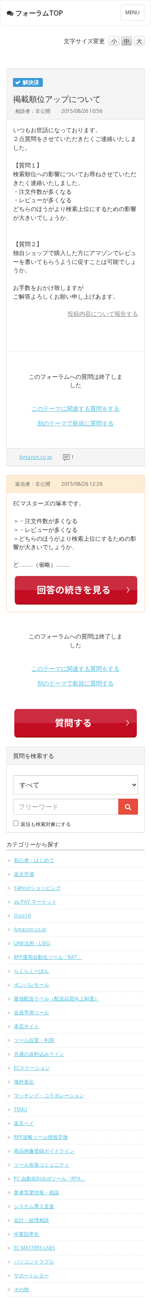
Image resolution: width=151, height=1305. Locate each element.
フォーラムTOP (39, 13)
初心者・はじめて (34, 860)
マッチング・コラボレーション (49, 1095)
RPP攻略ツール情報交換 (41, 1137)
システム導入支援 (34, 1206)
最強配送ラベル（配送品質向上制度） (56, 998)
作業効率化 (26, 1233)
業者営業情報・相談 (36, 1192)
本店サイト (26, 1026)
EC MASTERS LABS (34, 1247)
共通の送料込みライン (39, 1054)
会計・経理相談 (31, 1220)
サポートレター (31, 1275)
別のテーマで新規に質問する (75, 423)
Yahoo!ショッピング (37, 887)
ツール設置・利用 (34, 1040)
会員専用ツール (31, 1012)
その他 (21, 1289)
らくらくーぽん (31, 970)
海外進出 (24, 1081)
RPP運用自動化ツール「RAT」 (48, 957)
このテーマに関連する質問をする (75, 408)
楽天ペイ (24, 1123)
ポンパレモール (31, 984)
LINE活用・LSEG (32, 943)
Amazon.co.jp (35, 457)
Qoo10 (22, 915)
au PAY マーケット (35, 901)
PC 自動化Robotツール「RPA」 (50, 1178)
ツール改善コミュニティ (41, 1164)
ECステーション (32, 1067)
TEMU (20, 1109)
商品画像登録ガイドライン (44, 1150)
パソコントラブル (34, 1261)
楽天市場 (24, 874)
